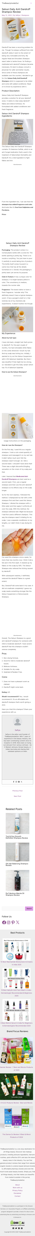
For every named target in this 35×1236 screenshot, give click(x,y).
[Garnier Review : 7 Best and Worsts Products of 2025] (16, 1050)
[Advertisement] (17, 183)
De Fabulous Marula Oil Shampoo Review (15, 894)
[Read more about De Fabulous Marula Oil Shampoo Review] (17, 880)
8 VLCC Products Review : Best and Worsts (16, 1103)
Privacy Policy (17, 1190)
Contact (17, 1196)
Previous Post (18, 791)
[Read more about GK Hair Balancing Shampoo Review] (17, 852)
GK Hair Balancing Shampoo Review (17, 864)
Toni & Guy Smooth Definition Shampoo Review (17, 837)
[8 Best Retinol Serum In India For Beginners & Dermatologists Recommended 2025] (17, 1010)
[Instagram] (16, 782)
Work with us (17, 1188)
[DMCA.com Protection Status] (17, 1223)
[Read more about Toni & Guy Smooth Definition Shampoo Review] (17, 823)
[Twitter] (21, 782)
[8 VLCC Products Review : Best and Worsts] (16, 1086)
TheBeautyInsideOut (10, 3)
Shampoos (25, 15)
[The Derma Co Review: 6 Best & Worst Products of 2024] (16, 1118)
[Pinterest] (19, 782)
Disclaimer (17, 1193)
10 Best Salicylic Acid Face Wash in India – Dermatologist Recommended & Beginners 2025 (16, 993)
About (17, 1185)
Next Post (17, 796)
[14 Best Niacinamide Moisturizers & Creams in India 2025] (17, 949)
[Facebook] (13, 782)
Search (29, 908)
